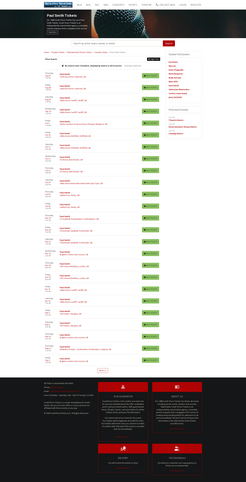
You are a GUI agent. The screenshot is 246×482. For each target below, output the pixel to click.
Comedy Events (176, 133)
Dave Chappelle (176, 70)
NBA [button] (105, 4)
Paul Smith (174, 85)
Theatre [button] (146, 4)
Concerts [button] (118, 4)
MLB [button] (79, 4)
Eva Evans (173, 62)
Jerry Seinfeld (175, 97)
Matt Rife (173, 81)
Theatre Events (176, 120)
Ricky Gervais (175, 77)
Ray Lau (172, 66)
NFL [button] (97, 4)
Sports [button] (133, 4)
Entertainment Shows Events (183, 127)
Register (195, 4)
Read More (53, 32)
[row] (102, 75)
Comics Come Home (178, 93)
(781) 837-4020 (167, 4)
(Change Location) (132, 65)
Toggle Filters (154, 59)
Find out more (122, 437)
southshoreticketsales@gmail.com (64, 391)
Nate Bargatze (176, 73)
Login (182, 4)
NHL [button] (88, 4)
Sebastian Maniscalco (179, 89)
